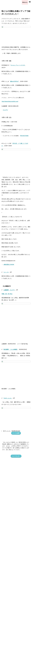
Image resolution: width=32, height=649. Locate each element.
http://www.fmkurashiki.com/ (10, 101)
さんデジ (5, 110)
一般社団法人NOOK (8, 264)
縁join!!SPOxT (14, 81)
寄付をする (24, 2)
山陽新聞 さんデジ (9, 290)
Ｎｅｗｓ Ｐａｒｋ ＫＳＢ (18, 65)
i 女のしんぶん (8, 398)
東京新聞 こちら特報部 (10, 349)
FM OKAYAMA (24, 135)
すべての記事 (16, 433)
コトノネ (6, 272)
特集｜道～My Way (7, 293)
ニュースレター (16, 456)
